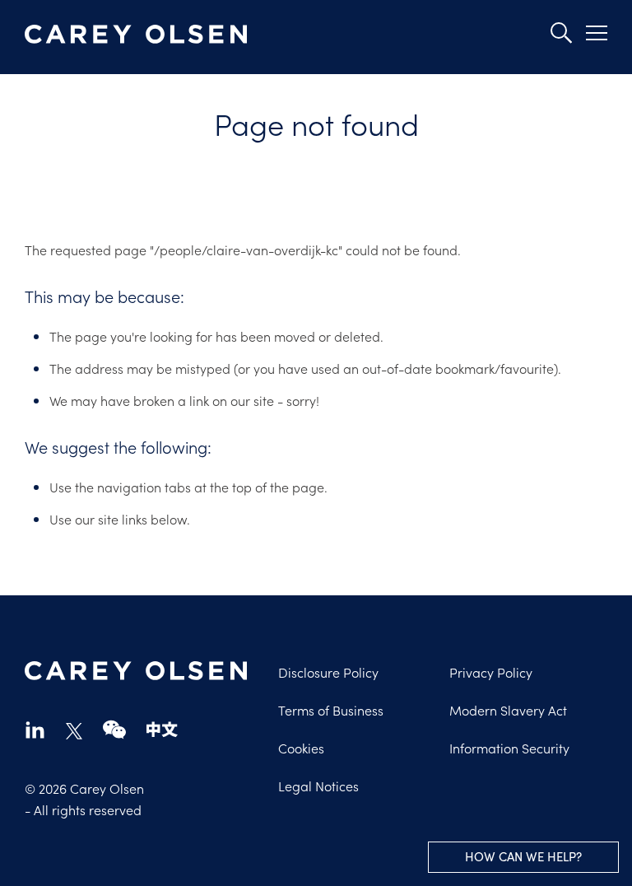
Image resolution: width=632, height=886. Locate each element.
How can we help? (523, 856)
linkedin (35, 729)
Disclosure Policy (328, 672)
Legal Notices (318, 785)
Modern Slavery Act (508, 710)
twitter (74, 731)
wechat (114, 729)
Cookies (301, 748)
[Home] (136, 34)
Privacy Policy (490, 672)
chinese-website (162, 729)
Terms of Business (330, 710)
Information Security (509, 748)
